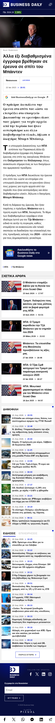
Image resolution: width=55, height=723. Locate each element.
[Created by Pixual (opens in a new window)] (27, 711)
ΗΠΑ (6, 267)
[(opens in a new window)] (4, 719)
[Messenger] (32, 719)
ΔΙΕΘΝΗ (26, 80)
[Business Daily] (22, 4)
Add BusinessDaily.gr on (28, 97)
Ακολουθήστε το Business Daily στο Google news (28, 252)
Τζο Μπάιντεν (18, 267)
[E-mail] (50, 719)
